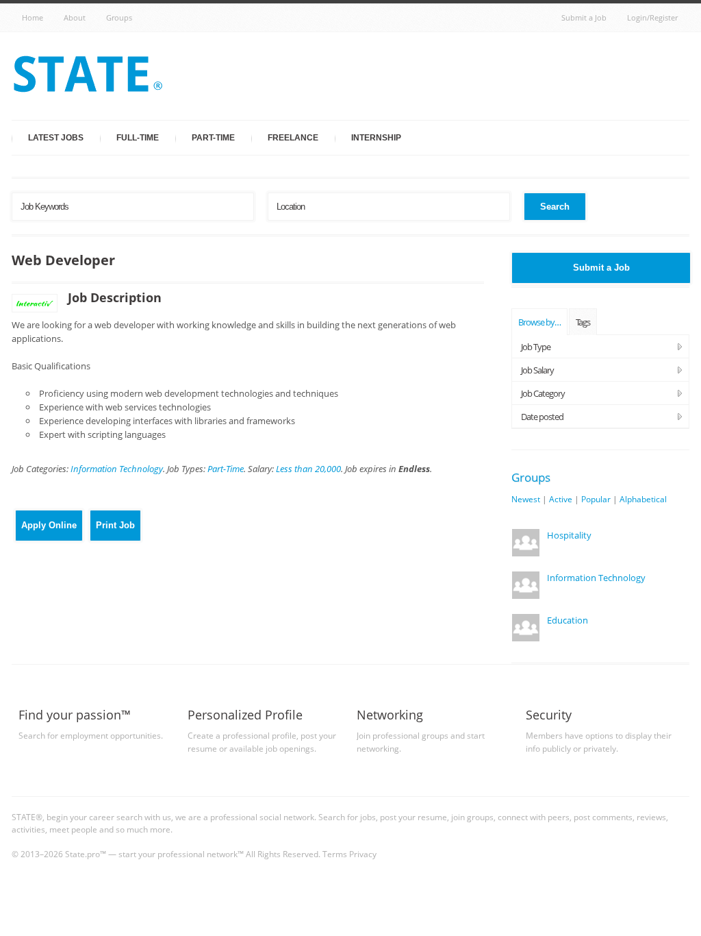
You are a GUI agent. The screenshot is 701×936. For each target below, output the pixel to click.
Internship (376, 138)
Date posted (542, 416)
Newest (525, 498)
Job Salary (537, 370)
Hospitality (569, 535)
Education (567, 620)
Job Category (543, 393)
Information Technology (117, 469)
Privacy (363, 853)
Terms (334, 853)
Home (32, 17)
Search (555, 206)
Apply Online (49, 525)
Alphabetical (643, 498)
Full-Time (137, 138)
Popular (596, 498)
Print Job (115, 525)
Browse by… (539, 322)
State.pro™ (85, 853)
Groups (119, 17)
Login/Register (652, 17)
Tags (583, 322)
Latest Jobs (56, 138)
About (75, 17)
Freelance (293, 138)
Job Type (535, 347)
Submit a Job (584, 17)
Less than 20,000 (308, 469)
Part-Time (213, 138)
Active (560, 498)
